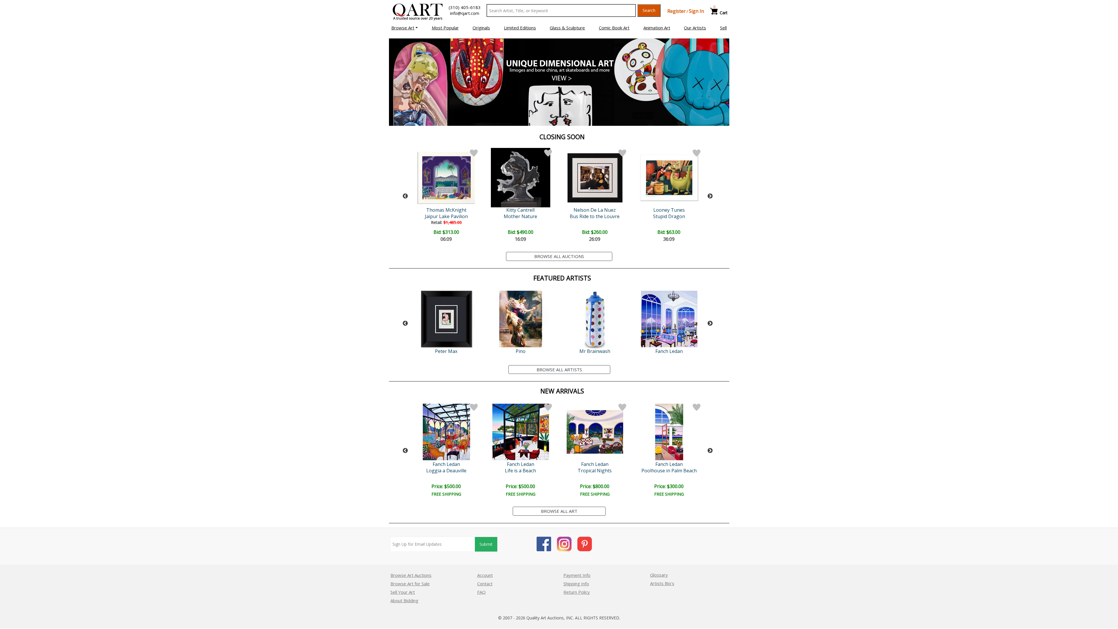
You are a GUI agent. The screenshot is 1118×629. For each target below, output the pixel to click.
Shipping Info (576, 583)
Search (649, 10)
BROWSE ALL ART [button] (559, 511)
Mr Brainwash (594, 351)
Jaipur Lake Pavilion (446, 216)
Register (676, 11)
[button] (404, 28)
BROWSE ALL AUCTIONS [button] (559, 256)
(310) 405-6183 (465, 7)
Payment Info (576, 575)
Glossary (659, 575)
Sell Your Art (402, 592)
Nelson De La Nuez (595, 210)
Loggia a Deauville (446, 470)
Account (485, 575)
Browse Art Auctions (410, 575)
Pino (521, 351)
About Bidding (404, 600)
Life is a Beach (520, 470)
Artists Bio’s (662, 583)
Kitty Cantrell (520, 210)
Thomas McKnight (446, 210)
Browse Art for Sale (410, 583)
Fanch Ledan (669, 351)
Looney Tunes (669, 210)
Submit (486, 544)
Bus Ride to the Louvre (595, 216)
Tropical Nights (595, 470)
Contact (485, 583)
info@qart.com (464, 13)
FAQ (481, 592)
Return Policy (576, 592)
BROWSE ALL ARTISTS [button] (559, 369)
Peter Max (446, 351)
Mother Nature (520, 216)
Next (710, 196)
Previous (405, 196)
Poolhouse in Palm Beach (669, 470)
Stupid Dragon (669, 216)
